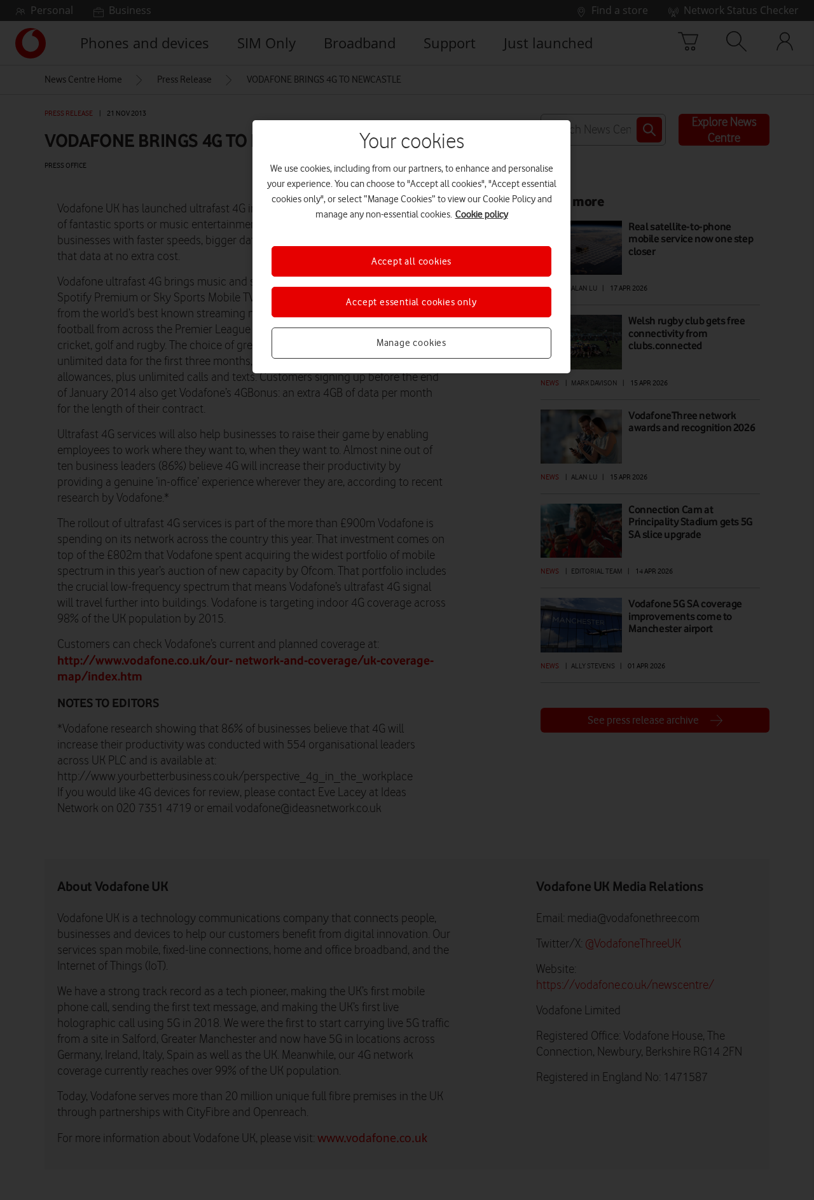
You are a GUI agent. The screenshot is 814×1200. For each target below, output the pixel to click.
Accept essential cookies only (411, 302)
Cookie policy (481, 214)
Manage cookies (411, 342)
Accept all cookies (411, 261)
